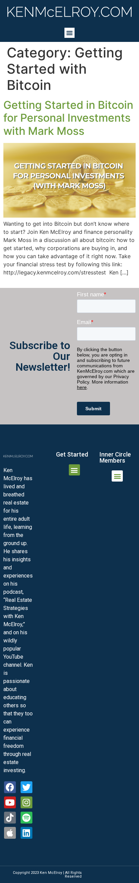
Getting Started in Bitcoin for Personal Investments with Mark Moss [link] (68, 118)
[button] (69, 33)
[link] (69, 11)
